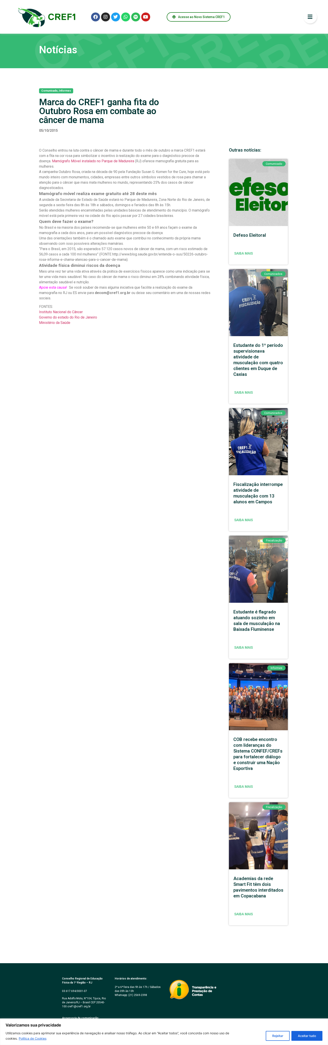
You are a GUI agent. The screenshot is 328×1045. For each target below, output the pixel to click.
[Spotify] (135, 16)
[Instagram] (105, 16)
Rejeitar (277, 1036)
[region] (164, 1031)
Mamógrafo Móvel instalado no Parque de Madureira (93, 161)
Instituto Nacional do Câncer (61, 312)
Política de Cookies (32, 1038)
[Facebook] (95, 16)
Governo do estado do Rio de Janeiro (68, 317)
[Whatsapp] (125, 16)
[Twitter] (115, 16)
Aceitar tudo (307, 1036)
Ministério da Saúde (54, 323)
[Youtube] (145, 16)
